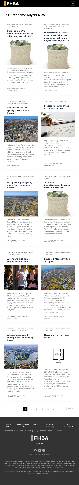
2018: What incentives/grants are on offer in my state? (57, 185)
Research (47, 28)
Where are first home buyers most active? (18, 260)
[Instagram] (43, 450)
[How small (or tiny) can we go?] (58, 353)
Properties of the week (14, 103)
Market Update (58, 27)
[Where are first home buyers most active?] (21, 277)
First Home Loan (49, 25)
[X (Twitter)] (39, 450)
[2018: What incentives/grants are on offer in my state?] (58, 203)
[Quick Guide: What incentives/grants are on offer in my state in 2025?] (21, 52)
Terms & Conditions (47, 431)
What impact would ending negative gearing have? (20, 338)
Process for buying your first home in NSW (56, 107)
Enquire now (39, 444)
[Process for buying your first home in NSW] (58, 124)
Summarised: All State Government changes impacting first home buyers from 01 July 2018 (56, 36)
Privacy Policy (33, 431)
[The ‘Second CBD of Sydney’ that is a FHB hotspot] (21, 129)
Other (65, 27)
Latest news (11, 27)
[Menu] (73, 4)
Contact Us (21, 431)
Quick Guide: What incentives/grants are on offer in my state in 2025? (20, 33)
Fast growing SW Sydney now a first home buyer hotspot (20, 185)
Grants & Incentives (25, 25)
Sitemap (60, 431)
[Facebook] (35, 450)
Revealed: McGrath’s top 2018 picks (57, 260)
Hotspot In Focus (13, 102)
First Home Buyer (12, 25)
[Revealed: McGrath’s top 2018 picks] (58, 277)
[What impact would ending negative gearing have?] (21, 356)
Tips (17, 27)
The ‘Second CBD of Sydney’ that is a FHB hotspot (18, 110)
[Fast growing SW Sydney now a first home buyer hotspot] (21, 203)
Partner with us (9, 431)
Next (69, 409)
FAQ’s (35, 424)
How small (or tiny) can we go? (56, 336)
